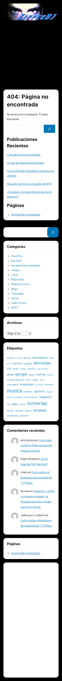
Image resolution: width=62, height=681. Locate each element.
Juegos (15, 270)
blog (51, 357)
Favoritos (17, 256)
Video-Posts (18, 302)
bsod (9, 363)
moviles (49, 384)
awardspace (40, 357)
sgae (15, 404)
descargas (42, 363)
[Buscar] (53, 232)
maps (35, 379)
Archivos (12, 328)
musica (14, 390)
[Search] (49, 129)
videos (28, 410)
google (21, 373)
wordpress (12, 415)
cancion (17, 363)
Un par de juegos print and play (26, 162)
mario (42, 380)
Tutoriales (17, 293)
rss (8, 404)
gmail (10, 374)
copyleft (28, 363)
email (15, 368)
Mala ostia (17, 279)
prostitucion (31, 397)
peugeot (49, 392)
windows (39, 410)
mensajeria (12, 384)
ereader (23, 369)
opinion (39, 391)
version (19, 410)
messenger (27, 384)
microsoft (39, 384)
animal (19, 358)
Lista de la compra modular (24, 154)
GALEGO (16, 260)
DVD (9, 368)
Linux (14, 274)
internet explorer (15, 379)
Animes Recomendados (25, 214)
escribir (32, 368)
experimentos (42, 369)
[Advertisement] (31, 55)
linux (28, 379)
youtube (23, 415)
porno (10, 397)
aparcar (27, 357)
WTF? (14, 307)
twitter (10, 410)
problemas (19, 397)
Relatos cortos (20, 284)
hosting (40, 374)
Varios (15, 298)
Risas (14, 288)
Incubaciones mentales (25, 265)
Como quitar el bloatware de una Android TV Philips (36, 477)
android (11, 357)
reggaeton (45, 396)
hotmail (50, 375)
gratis (32, 374)
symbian (22, 404)
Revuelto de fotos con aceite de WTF (29, 183)
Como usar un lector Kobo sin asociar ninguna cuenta (36, 445)
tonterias (37, 403)
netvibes (28, 391)
